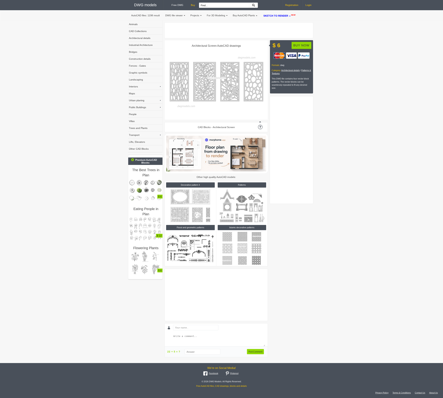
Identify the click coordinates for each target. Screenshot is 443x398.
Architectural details (290, 70)
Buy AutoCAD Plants (244, 15)
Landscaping (136, 79)
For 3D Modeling (216, 15)
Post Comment (255, 352)
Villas (132, 121)
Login (308, 5)
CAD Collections (138, 31)
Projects (194, 15)
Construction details (140, 58)
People (133, 114)
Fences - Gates (137, 65)
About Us (433, 393)
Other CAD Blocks (139, 148)
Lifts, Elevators (137, 142)
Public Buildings (145, 107)
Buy (193, 5)
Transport (145, 135)
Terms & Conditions (401, 393)
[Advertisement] (239, 30)
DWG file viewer (174, 15)
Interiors (145, 86)
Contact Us (420, 393)
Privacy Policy (381, 393)
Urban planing (145, 100)
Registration (291, 5)
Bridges (133, 52)
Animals (133, 24)
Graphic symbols (138, 72)
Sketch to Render (279, 15)
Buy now (301, 45)
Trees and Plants (138, 128)
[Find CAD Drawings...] (253, 5)
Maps (132, 93)
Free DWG (177, 5)
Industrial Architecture (141, 45)
